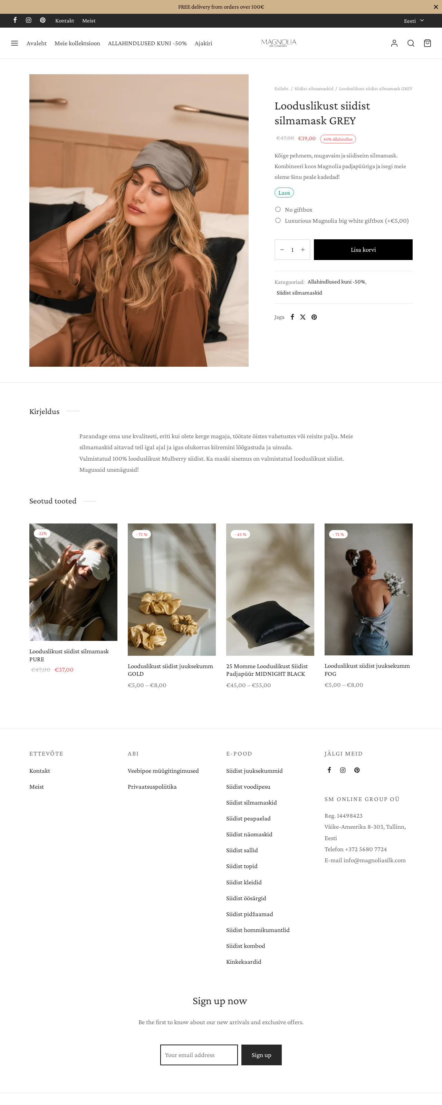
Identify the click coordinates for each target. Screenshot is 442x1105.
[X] (303, 317)
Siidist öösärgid (246, 898)
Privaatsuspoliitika (152, 786)
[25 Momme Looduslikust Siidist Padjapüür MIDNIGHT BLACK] (270, 589)
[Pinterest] (42, 21)
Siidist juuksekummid (254, 770)
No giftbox (299, 209)
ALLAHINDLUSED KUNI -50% (147, 43)
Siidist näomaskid (249, 834)
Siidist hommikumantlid (258, 929)
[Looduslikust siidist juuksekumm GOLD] (172, 589)
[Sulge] (436, 6)
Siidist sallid (242, 850)
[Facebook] (15, 21)
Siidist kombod (245, 945)
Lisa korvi (363, 249)
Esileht (282, 88)
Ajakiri (203, 43)
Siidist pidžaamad (249, 913)
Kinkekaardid (243, 961)
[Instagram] (28, 21)
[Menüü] (14, 43)
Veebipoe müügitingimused (163, 770)
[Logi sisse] (394, 43)
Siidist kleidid (244, 882)
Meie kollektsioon (77, 43)
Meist (89, 20)
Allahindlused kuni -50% (336, 281)
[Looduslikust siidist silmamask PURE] (73, 582)
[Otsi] (411, 43)
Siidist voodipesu (248, 786)
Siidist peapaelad (248, 818)
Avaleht (37, 43)
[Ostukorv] (427, 43)
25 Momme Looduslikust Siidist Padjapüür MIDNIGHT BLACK (267, 670)
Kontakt (64, 20)
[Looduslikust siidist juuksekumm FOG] (369, 589)
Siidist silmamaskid (314, 88)
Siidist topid (242, 865)
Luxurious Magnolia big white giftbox (347, 220)
